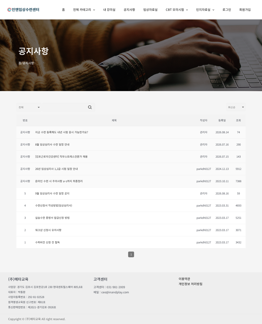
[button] (93, 9)
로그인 (226, 9)
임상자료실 (150, 9)
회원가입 (245, 9)
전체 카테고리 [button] (82, 9)
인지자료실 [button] (203, 9)
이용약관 (184, 279)
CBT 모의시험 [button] (175, 9)
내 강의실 (109, 9)
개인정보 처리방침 (190, 284)
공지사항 (129, 9)
